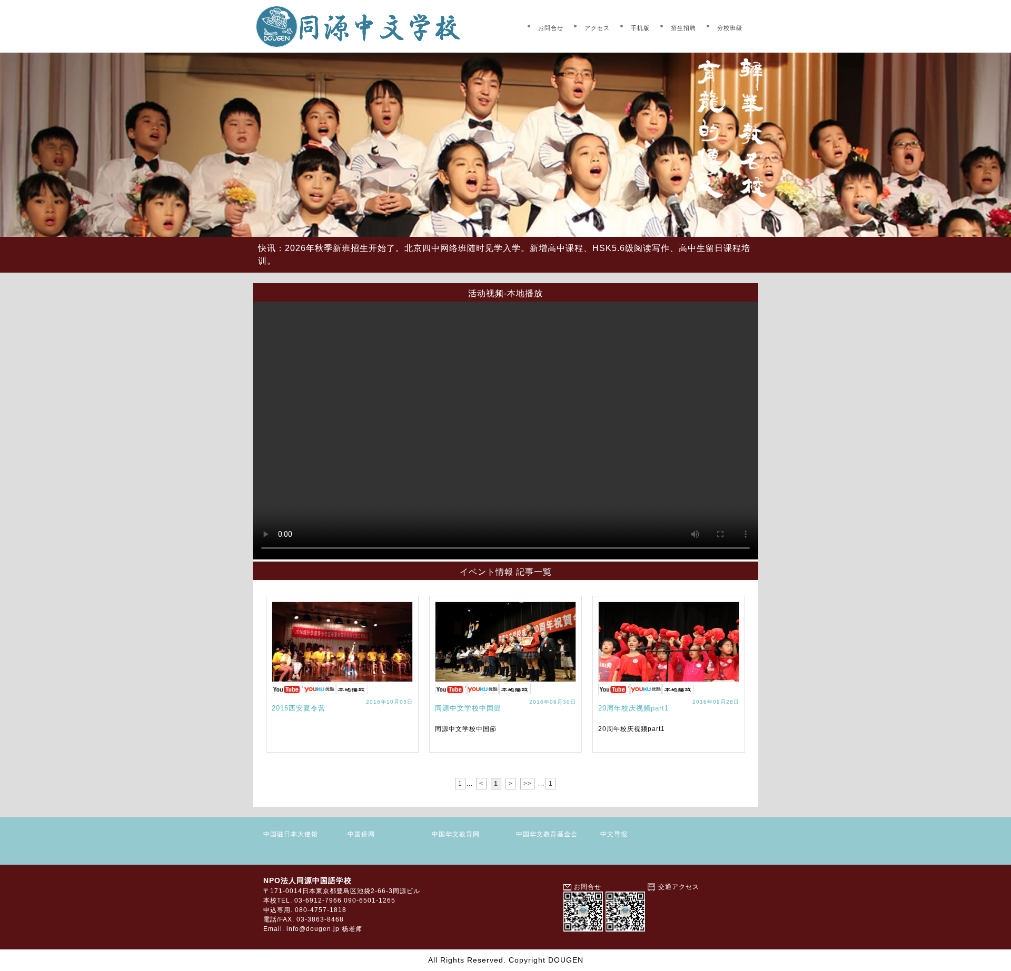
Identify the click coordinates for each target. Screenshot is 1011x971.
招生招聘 (683, 28)
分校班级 (729, 28)
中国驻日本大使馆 (290, 834)
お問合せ (550, 28)
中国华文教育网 (456, 834)
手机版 (640, 28)
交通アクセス (678, 886)
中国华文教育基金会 (547, 834)
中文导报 (614, 834)
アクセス (597, 28)
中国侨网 (361, 834)
